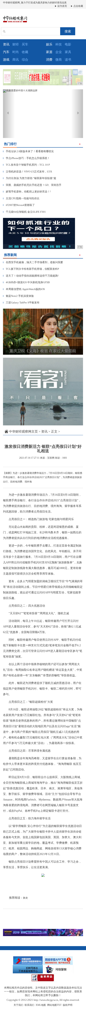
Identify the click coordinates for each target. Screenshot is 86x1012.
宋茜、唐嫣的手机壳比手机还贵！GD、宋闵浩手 (32, 184)
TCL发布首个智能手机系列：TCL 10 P (26, 164)
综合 (25, 59)
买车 (25, 44)
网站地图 (52, 1005)
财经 (15, 44)
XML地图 (41, 1005)
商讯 (15, 59)
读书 (68, 59)
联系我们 (29, 1005)
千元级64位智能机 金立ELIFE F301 (24, 211)
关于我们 (18, 1005)
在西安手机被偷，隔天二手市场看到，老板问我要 (33, 262)
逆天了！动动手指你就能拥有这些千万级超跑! (31, 275)
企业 (58, 52)
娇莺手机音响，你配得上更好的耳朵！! (27, 191)
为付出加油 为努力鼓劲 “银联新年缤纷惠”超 (29, 178)
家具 (68, 52)
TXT (59, 1005)
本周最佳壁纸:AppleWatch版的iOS (24, 289)
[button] (9, 113)
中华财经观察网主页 (23, 431)
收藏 (25, 52)
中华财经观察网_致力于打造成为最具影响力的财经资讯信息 (35, 2)
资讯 (44, 431)
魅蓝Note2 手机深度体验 (18, 295)
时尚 (15, 52)
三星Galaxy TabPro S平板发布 (21, 302)
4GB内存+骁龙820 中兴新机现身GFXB (26, 282)
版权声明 (67, 1005)
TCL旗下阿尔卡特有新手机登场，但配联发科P (31, 268)
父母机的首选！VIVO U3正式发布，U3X (27, 171)
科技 (58, 44)
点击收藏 (78, 6)
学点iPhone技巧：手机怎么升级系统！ (26, 158)
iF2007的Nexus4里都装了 (19, 204)
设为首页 (62, 6)
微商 (58, 59)
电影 (68, 44)
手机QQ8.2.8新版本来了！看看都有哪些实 (28, 151)
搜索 (68, 31)
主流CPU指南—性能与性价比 (21, 198)
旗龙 (25, 897)
